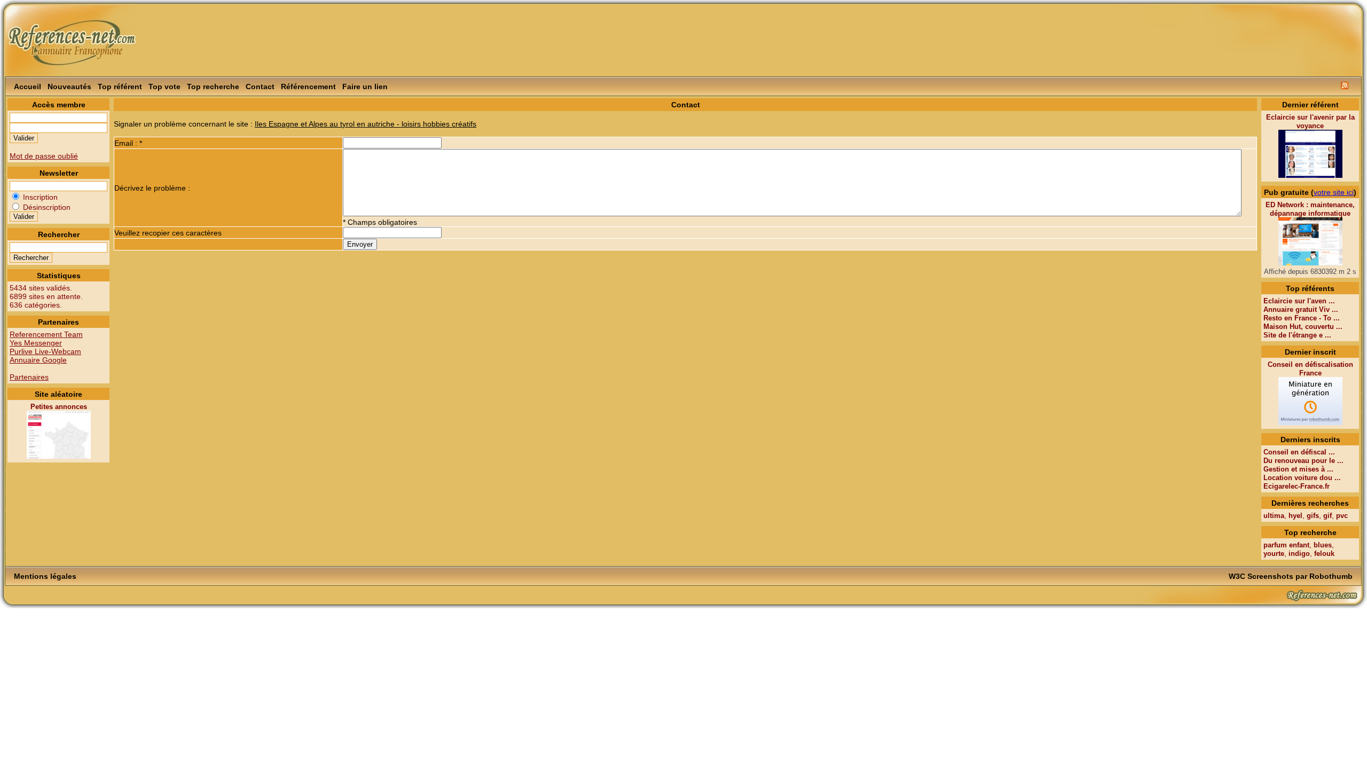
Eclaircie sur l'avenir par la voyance (1310, 121)
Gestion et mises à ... (1298, 469)
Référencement (308, 86)
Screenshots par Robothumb (1300, 576)
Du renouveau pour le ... (1303, 461)
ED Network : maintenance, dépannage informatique (1310, 209)
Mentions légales (45, 576)
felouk (1324, 554)
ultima (1273, 516)
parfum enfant (1286, 545)
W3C (1237, 576)
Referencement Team (46, 334)
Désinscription (45, 207)
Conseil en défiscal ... (1299, 452)
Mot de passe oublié (44, 156)
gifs (1313, 516)
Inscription (39, 197)
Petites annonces (58, 407)
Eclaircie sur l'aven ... (1299, 301)
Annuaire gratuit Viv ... (1300, 309)
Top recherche (213, 86)
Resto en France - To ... (1301, 318)
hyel (1295, 516)
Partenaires (29, 377)
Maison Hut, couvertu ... (1302, 327)
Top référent (120, 86)
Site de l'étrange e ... (1297, 335)
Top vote (164, 86)
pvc (1342, 516)
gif (1327, 516)
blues (1323, 545)
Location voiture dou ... (1302, 478)
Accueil (27, 86)
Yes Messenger (36, 343)
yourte (1273, 554)
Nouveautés (69, 86)
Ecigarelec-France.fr (1296, 486)
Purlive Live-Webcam (45, 351)
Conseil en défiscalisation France (1310, 368)
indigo (1299, 554)
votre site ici (1334, 192)
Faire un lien (365, 86)
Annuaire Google (38, 360)
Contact (260, 86)
